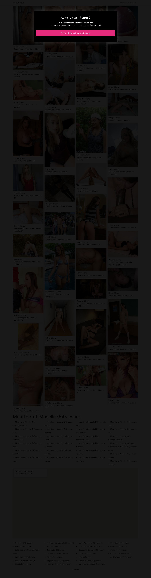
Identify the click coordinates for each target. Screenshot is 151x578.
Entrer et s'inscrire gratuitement (75, 33)
